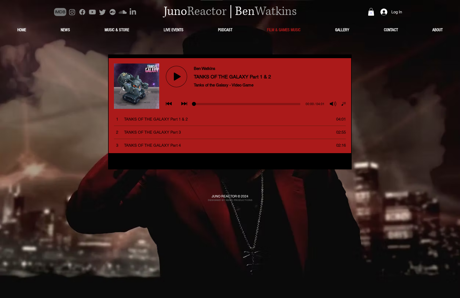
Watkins (276, 11)
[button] (371, 12)
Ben (245, 11)
